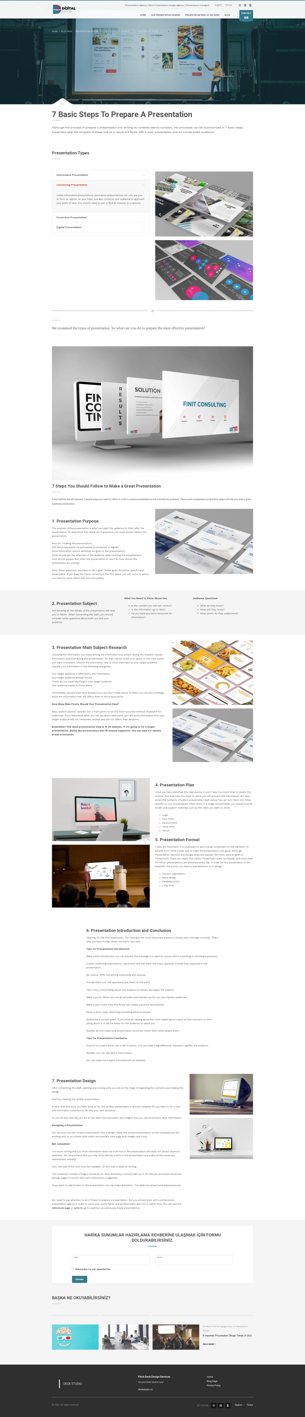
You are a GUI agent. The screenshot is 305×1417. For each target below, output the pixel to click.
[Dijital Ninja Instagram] (240, 5)
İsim (76, 1257)
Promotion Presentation (71, 217)
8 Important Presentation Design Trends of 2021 (227, 1335)
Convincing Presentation (71, 184)
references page (61, 1208)
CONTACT (246, 15)
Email (160, 1257)
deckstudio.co (145, 1389)
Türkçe (228, 5)
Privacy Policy (213, 1385)
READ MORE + (209, 1344)
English (218, 5)
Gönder (80, 1279)
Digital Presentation (69, 227)
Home (210, 1376)
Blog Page (212, 1381)
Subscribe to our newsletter (92, 1269)
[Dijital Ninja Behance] (250, 5)
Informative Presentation (72, 175)
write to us (80, 1208)
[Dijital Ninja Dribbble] (245, 5)
